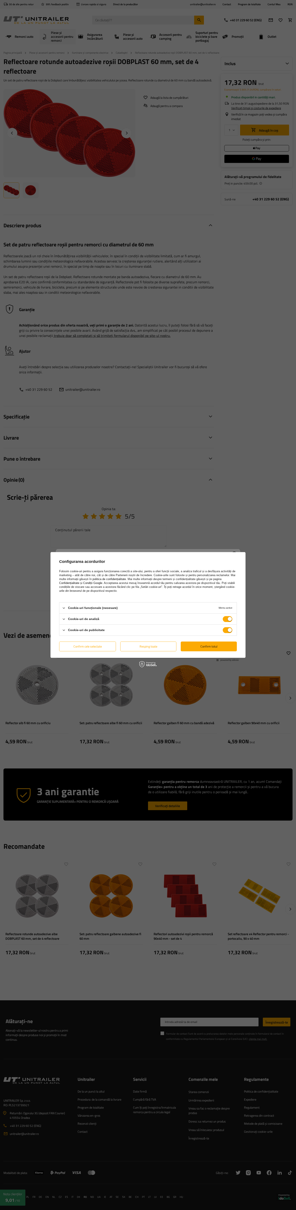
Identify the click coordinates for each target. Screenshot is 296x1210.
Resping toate (148, 646)
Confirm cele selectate (87, 646)
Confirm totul (208, 646)
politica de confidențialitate (109, 579)
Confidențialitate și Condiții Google (80, 583)
